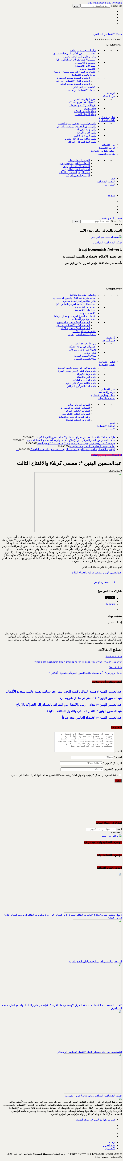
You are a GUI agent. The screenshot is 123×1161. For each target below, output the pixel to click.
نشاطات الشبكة (106, 154)
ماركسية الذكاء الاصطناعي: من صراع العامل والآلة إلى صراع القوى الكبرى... (74, 437)
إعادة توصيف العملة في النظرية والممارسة (92, 446)
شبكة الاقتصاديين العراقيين (107, 34)
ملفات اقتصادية (107, 120)
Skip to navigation (96, 2)
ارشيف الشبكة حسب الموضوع (73, 78)
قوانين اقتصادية (107, 117)
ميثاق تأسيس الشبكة (85, 111)
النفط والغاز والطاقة (102, 455)
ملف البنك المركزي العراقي (81, 141)
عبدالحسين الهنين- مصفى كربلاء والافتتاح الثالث (97, 572)
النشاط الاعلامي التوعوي (76, 166)
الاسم (118, 757)
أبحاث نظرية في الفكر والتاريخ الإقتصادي (74, 53)
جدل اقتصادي (108, 144)
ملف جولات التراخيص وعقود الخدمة (77, 123)
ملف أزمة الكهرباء (86, 129)
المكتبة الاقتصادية (106, 181)
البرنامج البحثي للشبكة (78, 175)
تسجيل (102, 218)
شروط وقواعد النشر (85, 99)
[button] (114, 45)
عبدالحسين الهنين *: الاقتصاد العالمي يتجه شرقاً (92, 717)
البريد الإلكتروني (112, 763)
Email (119, 829)
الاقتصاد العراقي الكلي (84, 87)
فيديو (112, 178)
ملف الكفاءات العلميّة (84, 135)
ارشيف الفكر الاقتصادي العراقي (73, 81)
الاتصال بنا (110, 184)
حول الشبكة (108, 96)
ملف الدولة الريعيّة (86, 132)
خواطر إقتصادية (107, 147)
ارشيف (111, 1142)
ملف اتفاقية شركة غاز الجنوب (80, 138)
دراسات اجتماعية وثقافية (83, 50)
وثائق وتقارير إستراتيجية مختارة (79, 56)
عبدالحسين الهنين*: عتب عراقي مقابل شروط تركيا (90, 698)
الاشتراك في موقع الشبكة (82, 102)
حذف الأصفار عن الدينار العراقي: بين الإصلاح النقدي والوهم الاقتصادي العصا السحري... (69, 440)
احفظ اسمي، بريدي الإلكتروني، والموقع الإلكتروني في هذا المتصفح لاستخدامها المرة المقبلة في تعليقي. (65, 775)
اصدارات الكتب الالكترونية (76, 169)
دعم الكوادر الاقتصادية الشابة (74, 172)
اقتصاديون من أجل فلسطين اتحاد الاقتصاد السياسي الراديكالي (89, 1052)
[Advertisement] (83, 277)
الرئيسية (111, 93)
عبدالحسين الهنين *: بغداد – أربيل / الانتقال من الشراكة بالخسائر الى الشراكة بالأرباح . (68, 704)
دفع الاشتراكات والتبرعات (82, 105)
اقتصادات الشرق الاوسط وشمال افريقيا (75, 71)
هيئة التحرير (90, 108)
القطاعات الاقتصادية (85, 65)
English (111, 195)
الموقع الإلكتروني (113, 769)
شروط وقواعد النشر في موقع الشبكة (95, 1119)
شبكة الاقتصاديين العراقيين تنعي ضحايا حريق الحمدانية (93, 1095)
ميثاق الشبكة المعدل (85, 114)
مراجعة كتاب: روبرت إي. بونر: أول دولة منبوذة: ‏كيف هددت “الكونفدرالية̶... (76, 443)
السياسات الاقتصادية (85, 62)
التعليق (118, 751)
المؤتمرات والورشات (79, 160)
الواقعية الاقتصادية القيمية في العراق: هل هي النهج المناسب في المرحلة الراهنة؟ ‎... (65, 449)
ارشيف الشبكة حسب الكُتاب (75, 84)
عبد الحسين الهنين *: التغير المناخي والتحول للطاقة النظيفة (84, 711)
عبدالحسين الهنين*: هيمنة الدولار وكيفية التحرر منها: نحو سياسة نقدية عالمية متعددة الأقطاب (63, 691)
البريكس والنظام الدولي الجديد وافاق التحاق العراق (95, 961)
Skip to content (114, 2)
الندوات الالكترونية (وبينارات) (75, 163)
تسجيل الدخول (114, 218)
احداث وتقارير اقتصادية (84, 74)
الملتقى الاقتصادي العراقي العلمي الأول (75, 59)
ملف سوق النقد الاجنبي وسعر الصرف (76, 126)
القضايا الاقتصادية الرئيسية (82, 90)
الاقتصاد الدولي (88, 68)
